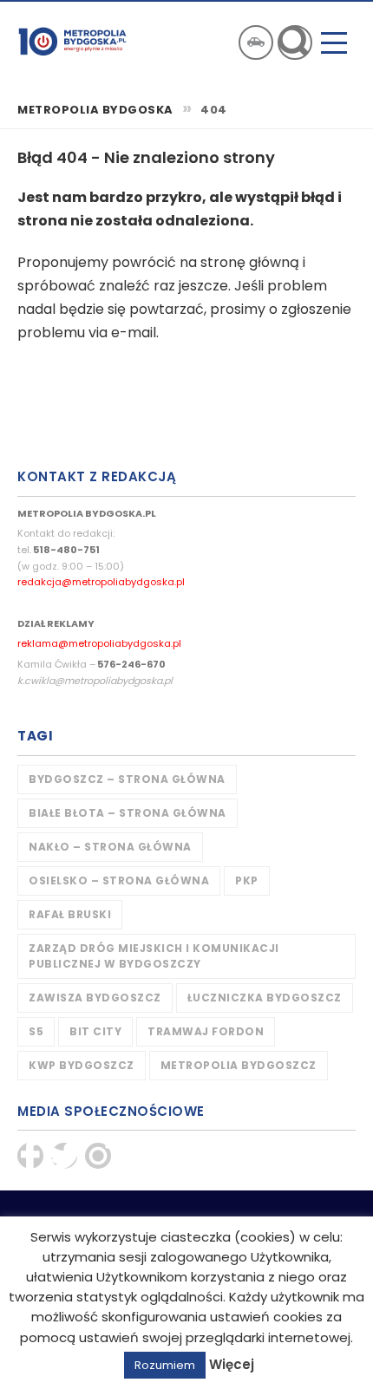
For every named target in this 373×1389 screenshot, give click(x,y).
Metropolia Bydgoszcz (238, 1065)
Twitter (64, 1156)
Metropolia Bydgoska (72, 40)
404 (213, 110)
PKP (246, 880)
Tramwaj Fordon (205, 1031)
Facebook (30, 1156)
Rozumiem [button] (164, 1365)
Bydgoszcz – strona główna (127, 779)
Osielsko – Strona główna (119, 880)
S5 (36, 1031)
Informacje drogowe (256, 42)
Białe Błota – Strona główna (127, 812)
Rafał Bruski (70, 914)
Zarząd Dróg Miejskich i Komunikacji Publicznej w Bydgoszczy (154, 956)
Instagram (98, 1156)
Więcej (231, 1364)
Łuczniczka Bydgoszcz (264, 997)
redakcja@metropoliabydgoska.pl (101, 582)
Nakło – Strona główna (110, 846)
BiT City (95, 1031)
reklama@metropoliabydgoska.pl (99, 643)
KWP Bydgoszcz (81, 1065)
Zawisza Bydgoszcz (95, 997)
